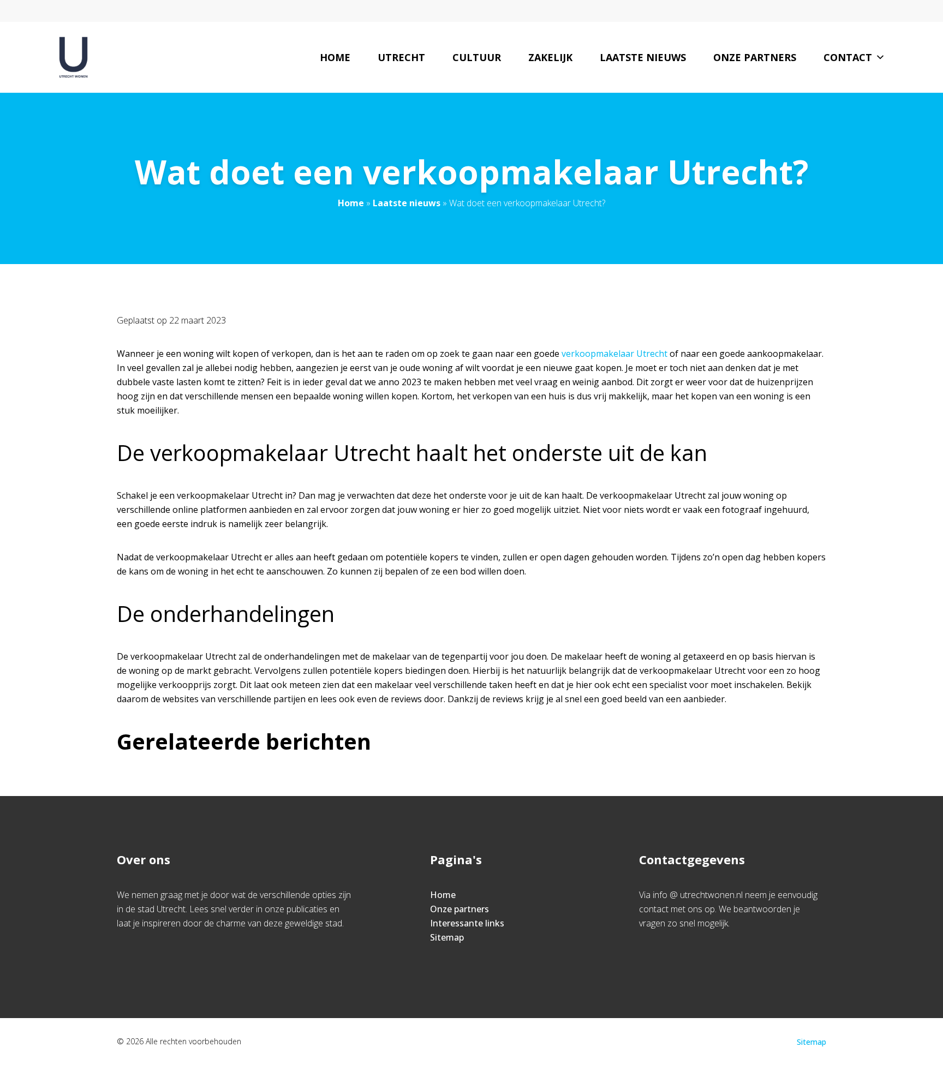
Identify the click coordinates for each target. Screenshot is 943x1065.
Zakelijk (550, 57)
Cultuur (476, 57)
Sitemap (447, 937)
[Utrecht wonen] (73, 57)
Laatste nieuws (643, 57)
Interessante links (467, 923)
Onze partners (754, 57)
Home (335, 57)
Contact (847, 57)
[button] (878, 57)
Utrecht (401, 57)
